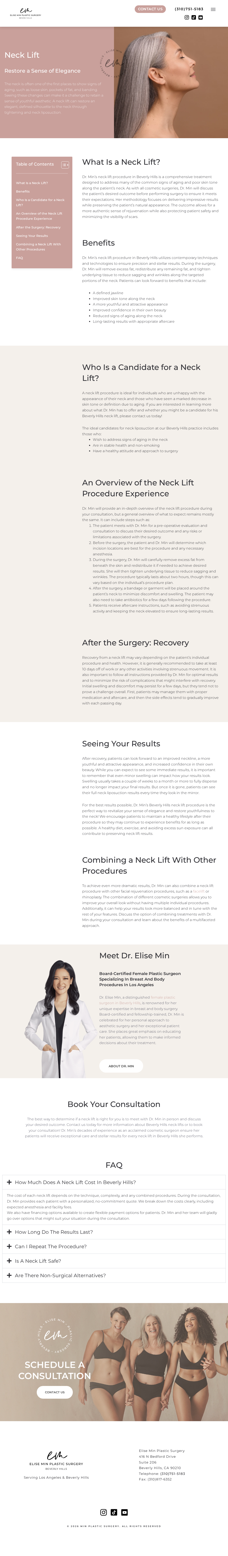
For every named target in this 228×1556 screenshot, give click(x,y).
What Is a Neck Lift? (32, 183)
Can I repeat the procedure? (51, 1247)
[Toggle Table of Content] (63, 165)
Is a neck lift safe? (38, 1261)
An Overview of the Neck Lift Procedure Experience (39, 216)
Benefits (23, 191)
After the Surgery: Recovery (38, 227)
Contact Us (150, 9)
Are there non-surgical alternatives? (60, 1276)
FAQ (19, 258)
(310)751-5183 (189, 9)
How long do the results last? (54, 1232)
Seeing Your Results (32, 236)
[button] (114, 1182)
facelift (199, 891)
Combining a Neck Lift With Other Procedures (38, 246)
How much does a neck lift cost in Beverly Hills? (75, 1182)
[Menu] (213, 10)
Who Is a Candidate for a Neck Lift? (40, 202)
